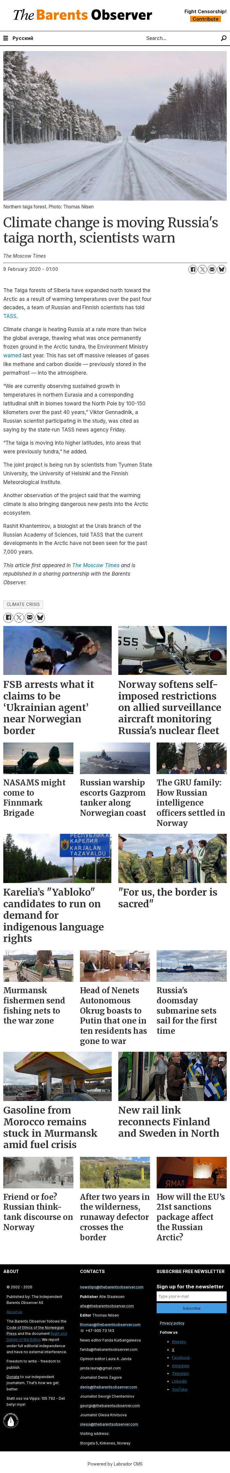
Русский (23, 38)
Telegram (180, 1373)
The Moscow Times (95, 565)
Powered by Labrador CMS (115, 1463)
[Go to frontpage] (84, 15)
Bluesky (179, 1341)
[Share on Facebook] (192, 269)
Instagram (180, 1365)
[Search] (224, 38)
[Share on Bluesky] (221, 269)
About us (14, 1312)
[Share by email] (212, 269)
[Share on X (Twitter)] (202, 269)
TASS (9, 316)
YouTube (179, 1389)
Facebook (181, 1357)
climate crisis (23, 604)
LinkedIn (179, 1381)
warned (12, 355)
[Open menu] (5, 38)
